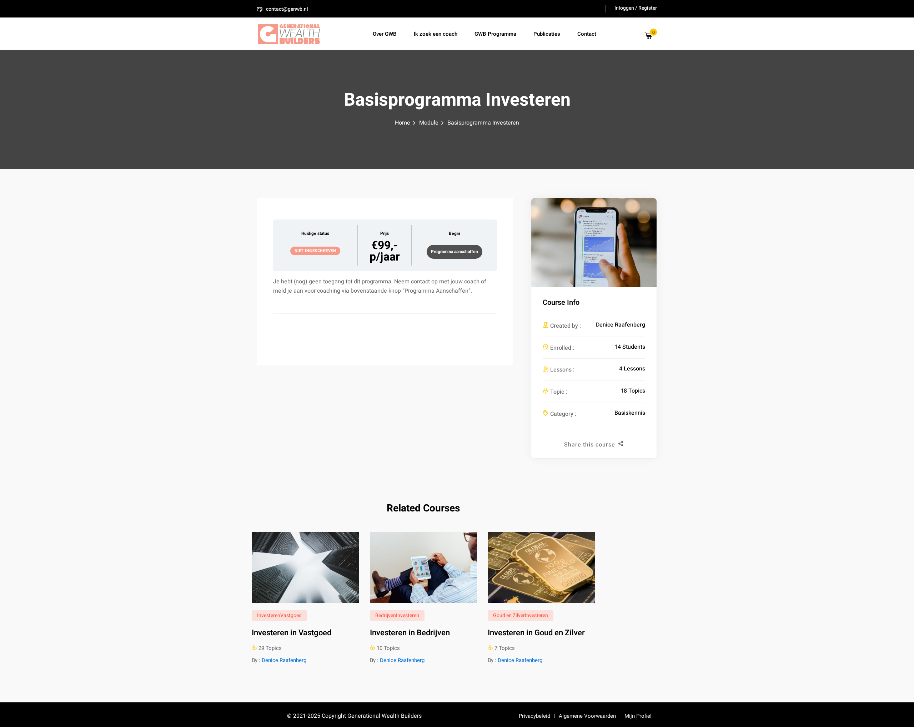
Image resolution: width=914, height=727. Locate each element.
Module (428, 122)
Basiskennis (629, 413)
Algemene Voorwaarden (587, 716)
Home (402, 122)
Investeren (268, 615)
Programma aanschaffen (454, 251)
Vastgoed (291, 615)
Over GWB (385, 34)
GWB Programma (495, 34)
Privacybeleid (534, 716)
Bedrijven (385, 615)
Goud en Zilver (509, 615)
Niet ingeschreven (315, 251)
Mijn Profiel (638, 716)
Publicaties (546, 34)
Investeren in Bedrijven (410, 632)
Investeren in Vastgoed (291, 632)
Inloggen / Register (635, 8)
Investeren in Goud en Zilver (536, 632)
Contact (586, 34)
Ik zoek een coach (435, 34)
